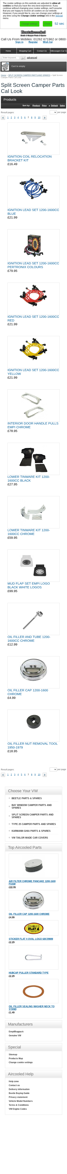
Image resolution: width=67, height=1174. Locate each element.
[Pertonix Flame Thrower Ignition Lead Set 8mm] (33, 245)
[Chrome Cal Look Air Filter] (33, 876)
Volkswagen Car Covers (58, 51)
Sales (62, 105)
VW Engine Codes (18, 1109)
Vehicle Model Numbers (21, 1101)
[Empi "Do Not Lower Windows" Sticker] (33, 934)
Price (44, 105)
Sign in (19, 42)
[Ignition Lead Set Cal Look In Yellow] (33, 352)
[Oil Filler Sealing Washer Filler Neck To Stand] (33, 1001)
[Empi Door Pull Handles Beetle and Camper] (33, 405)
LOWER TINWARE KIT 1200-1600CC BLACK (29, 478)
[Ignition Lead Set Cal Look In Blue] (33, 192)
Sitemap (13, 1054)
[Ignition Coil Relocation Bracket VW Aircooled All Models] (33, 138)
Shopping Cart (25, 51)
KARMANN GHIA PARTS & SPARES (31, 831)
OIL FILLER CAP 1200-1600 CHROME (29, 914)
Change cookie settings (21, 1062)
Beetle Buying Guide (19, 1093)
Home (3, 75)
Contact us (14, 1085)
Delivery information (19, 1089)
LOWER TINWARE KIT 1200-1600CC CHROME (29, 532)
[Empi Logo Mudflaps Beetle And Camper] (33, 565)
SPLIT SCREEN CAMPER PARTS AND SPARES (29, 75)
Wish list (48, 42)
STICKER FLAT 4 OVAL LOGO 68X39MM (31, 939)
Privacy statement (18, 1097)
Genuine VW (15, 1035)
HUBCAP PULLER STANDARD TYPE (29, 972)
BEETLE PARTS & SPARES (27, 798)
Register (33, 42)
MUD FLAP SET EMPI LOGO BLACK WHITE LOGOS (29, 585)
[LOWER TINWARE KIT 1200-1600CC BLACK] (33, 459)
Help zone (14, 1081)
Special (59, 16)
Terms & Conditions (19, 1105)
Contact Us (42, 51)
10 (39, 117)
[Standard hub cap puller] (33, 967)
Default (54, 105)
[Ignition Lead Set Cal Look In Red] (33, 299)
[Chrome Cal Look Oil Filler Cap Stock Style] (33, 672)
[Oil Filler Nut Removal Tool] (33, 726)
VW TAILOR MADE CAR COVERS (30, 837)
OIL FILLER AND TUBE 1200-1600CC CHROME (29, 638)
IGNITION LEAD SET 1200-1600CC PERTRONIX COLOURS (33, 265)
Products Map (16, 1058)
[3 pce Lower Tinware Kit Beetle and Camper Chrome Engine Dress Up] (33, 512)
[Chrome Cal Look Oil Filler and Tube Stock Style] (33, 619)
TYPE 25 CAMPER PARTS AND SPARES (34, 824)
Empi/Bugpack (16, 1031)
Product (36, 105)
